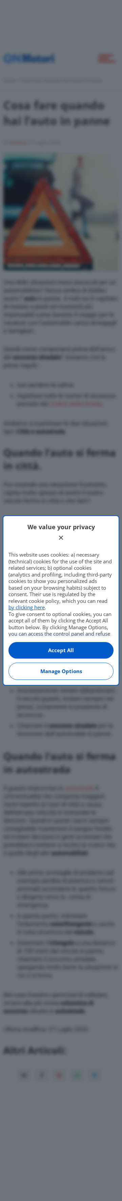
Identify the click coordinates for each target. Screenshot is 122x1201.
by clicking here (26, 607)
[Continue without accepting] (61, 537)
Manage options (61, 671)
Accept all (61, 650)
